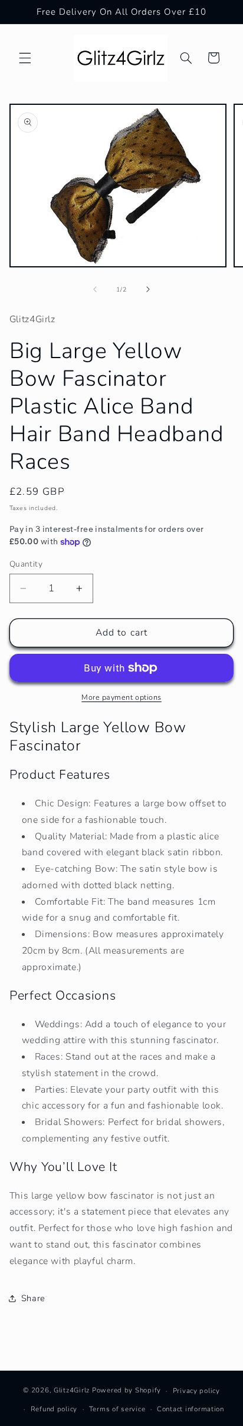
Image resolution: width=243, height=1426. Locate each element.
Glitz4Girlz (72, 1390)
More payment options (121, 697)
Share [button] (33, 1298)
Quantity (25, 564)
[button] (24, 57)
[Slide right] (148, 290)
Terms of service (117, 1409)
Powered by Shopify (126, 1390)
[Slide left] (95, 290)
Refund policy (54, 1409)
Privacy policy (196, 1390)
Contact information (190, 1409)
